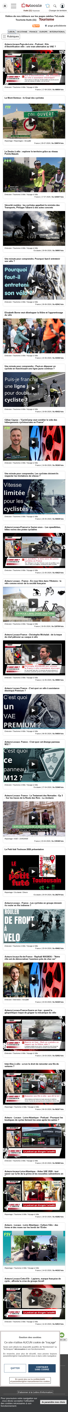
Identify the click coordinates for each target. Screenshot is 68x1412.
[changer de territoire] (47, 5)
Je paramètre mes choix (53, 1402)
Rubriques (13, 36)
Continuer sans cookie (42, 1368)
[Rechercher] (55, 5)
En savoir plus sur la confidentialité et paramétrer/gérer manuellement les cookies (30, 1380)
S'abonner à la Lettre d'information (35, 1392)
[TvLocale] (31, 5)
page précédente (57, 25)
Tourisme (45, 19)
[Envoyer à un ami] (62, 1335)
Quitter (15, 1368)
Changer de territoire (58, 10)
